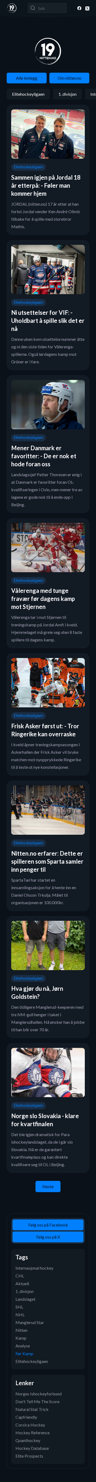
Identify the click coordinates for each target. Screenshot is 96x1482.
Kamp (20, 1337)
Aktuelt (22, 1283)
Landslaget (25, 1299)
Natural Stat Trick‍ (32, 1409)
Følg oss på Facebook (48, 1224)
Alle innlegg (26, 77)
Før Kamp (24, 1353)
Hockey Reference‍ (32, 1432)
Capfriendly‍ (26, 1417)
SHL (19, 1306)
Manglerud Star (29, 1322)
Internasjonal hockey (34, 1267)
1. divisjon (67, 94)
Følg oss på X (48, 1236)
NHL (20, 1314)
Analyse (22, 1345)
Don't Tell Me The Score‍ (37, 1401)
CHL (19, 1275)
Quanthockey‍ (27, 1440)
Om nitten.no (69, 77)
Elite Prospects (29, 1455)
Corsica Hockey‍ (30, 1424)
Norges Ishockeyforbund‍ (38, 1393)
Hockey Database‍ (32, 1448)
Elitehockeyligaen (28, 94)
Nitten (21, 1330)
